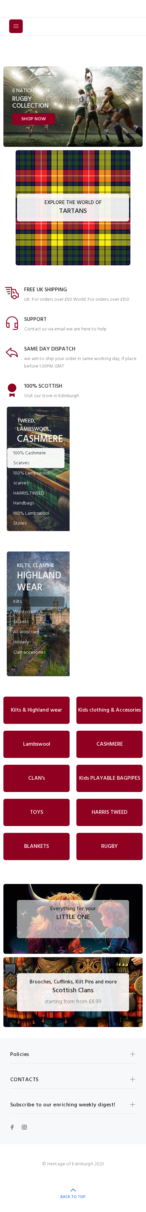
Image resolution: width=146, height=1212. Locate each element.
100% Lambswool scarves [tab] (31, 478)
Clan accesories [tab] (29, 652)
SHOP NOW (33, 119)
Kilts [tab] (17, 602)
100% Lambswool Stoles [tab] (31, 518)
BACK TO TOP (73, 1197)
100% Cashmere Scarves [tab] (29, 458)
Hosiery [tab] (21, 642)
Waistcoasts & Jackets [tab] (28, 617)
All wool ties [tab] (26, 632)
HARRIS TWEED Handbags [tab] (28, 498)
